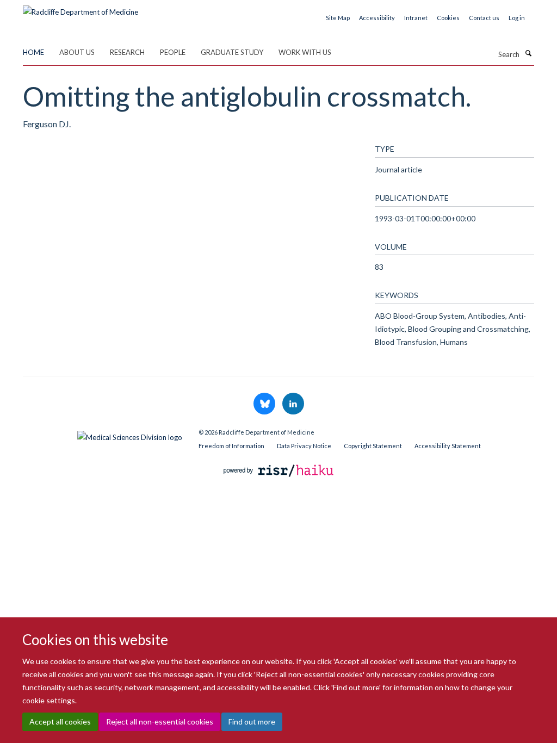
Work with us (304, 52)
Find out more (251, 721)
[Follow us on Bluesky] (265, 404)
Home (33, 52)
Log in (517, 17)
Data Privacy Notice (304, 445)
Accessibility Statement (447, 445)
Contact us (484, 17)
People (172, 52)
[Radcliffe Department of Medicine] (80, 8)
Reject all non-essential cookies (159, 721)
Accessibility (377, 17)
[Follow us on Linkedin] (293, 404)
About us (77, 52)
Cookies (448, 17)
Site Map (338, 17)
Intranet (416, 17)
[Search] (528, 53)
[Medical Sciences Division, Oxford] (102, 434)
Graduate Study (232, 52)
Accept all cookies (60, 721)
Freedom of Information (231, 445)
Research (127, 52)
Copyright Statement (373, 445)
